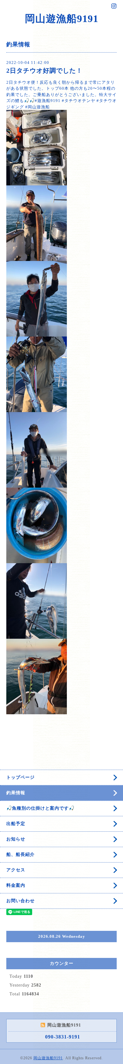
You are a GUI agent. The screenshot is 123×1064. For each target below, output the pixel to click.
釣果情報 (15, 792)
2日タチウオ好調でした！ (44, 70)
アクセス (15, 870)
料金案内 (15, 885)
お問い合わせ (20, 900)
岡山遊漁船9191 (61, 18)
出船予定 (15, 823)
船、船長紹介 (20, 854)
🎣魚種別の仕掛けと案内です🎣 (40, 808)
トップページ (20, 777)
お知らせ (15, 839)
